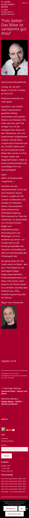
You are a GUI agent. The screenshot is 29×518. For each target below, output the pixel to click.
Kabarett (4, 466)
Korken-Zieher (6, 471)
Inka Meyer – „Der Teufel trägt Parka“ (13, 492)
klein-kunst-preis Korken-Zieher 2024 (13, 481)
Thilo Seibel (10, 377)
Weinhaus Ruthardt (7, 441)
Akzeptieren (10, 508)
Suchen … (4, 445)
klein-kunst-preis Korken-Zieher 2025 (13, 478)
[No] (27, 509)
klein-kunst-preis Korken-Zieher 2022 (13, 486)
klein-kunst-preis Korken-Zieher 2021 (13, 489)
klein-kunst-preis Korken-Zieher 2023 (13, 484)
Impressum (4, 438)
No (22, 508)
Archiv (4, 468)
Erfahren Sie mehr (14, 514)
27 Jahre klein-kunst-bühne (8, 4)
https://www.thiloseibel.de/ (13, 82)
